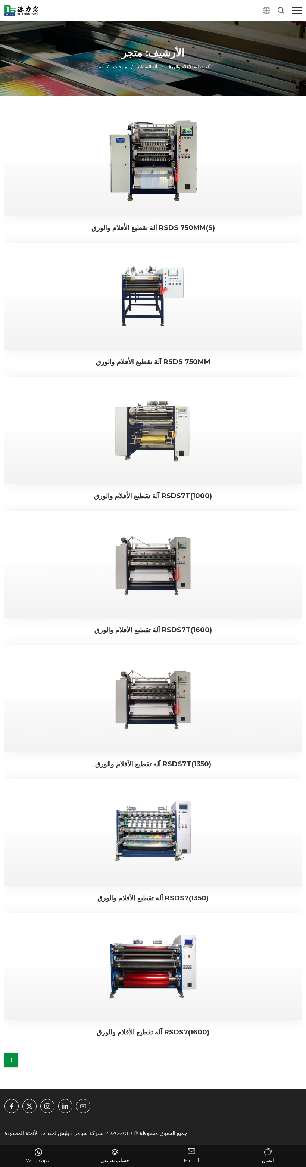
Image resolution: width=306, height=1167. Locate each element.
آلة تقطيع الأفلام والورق (189, 66)
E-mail (191, 1160)
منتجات (120, 66)
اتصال (268, 1160)
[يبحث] (281, 10)
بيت (99, 66)
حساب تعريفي (114, 1160)
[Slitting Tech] (21, 10)
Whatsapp (38, 1160)
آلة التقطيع (147, 66)
